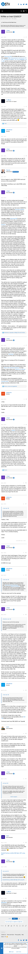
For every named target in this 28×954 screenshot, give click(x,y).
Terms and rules (10, 934)
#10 (26, 482)
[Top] (5, 937)
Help (22, 934)
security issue (4, 381)
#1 (26, 37)
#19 (26, 866)
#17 (26, 778)
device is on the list (20, 369)
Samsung (10, 354)
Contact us (3, 934)
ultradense (9, 129)
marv (7, 836)
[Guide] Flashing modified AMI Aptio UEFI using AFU (13, 879)
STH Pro (3, 932)
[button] (2, 11)
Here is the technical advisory (11, 367)
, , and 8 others (14, 332)
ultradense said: (6, 619)
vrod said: (5, 783)
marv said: (5, 871)
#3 (26, 136)
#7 (26, 345)
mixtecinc (9, 392)
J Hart (3, 18)
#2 (26, 106)
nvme (15, 18)
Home (2, 936)
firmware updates (19, 209)
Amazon (3, 224)
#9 (26, 424)
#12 (26, 552)
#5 (26, 176)
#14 (26, 614)
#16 (26, 733)
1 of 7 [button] (9, 918)
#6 (26, 197)
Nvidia (13, 430)
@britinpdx (4, 902)
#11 (26, 503)
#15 (26, 690)
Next (14, 918)
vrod (7, 727)
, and (10, 386)
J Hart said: (5, 508)
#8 (26, 399)
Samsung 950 (8, 56)
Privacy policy (18, 934)
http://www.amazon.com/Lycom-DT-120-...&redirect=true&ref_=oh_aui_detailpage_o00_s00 (14, 59)
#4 (26, 155)
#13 (26, 575)
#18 (26, 842)
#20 (26, 898)
